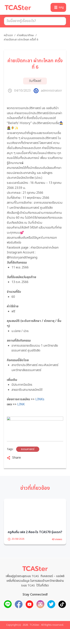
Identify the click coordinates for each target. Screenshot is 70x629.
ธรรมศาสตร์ (27, 449)
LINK (21, 404)
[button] (58, 7)
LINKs (39, 399)
